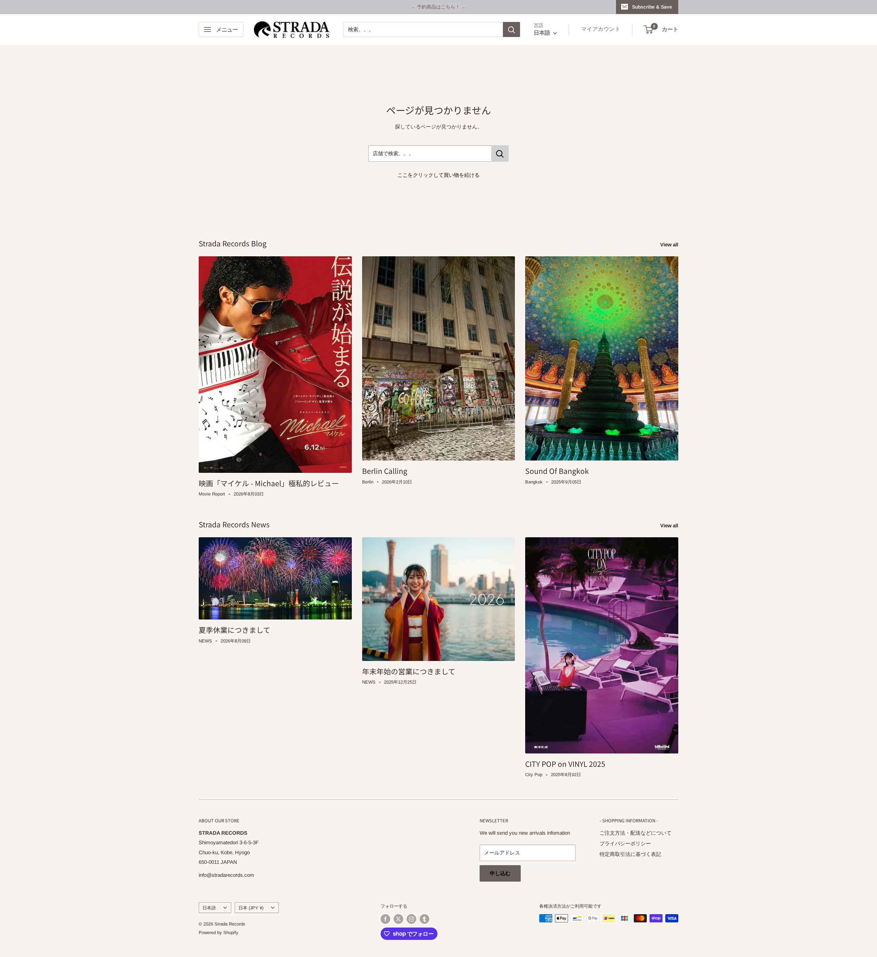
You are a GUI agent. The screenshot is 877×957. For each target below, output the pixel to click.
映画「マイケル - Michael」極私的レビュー (269, 483)
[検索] (511, 29)
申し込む (500, 873)
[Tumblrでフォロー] (424, 919)
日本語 (209, 907)
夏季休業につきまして (234, 630)
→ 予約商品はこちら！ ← (438, 7)
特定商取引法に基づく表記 (630, 854)
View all (670, 244)
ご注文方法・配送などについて (635, 833)
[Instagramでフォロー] (411, 919)
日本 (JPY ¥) (250, 907)
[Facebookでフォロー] (385, 919)
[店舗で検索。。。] (500, 153)
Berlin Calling (384, 471)
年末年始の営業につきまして (408, 671)
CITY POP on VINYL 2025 (565, 764)
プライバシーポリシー (625, 843)
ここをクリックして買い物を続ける (438, 175)
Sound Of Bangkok (557, 471)
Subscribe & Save (652, 7)
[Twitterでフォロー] (398, 919)
